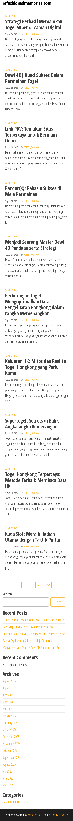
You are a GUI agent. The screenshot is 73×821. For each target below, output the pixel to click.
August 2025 (9, 764)
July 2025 (7, 771)
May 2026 (8, 702)
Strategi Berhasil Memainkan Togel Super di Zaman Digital (33, 24)
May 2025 (8, 785)
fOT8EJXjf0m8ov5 (31, 34)
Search (7, 594)
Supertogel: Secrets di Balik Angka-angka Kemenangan (32, 423)
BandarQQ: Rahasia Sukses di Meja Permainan (33, 191)
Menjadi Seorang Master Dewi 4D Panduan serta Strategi (34, 244)
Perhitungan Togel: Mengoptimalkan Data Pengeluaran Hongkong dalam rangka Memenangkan (34, 304)
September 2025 (11, 757)
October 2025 (10, 750)
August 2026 (9, 681)
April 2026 (8, 709)
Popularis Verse (59, 815)
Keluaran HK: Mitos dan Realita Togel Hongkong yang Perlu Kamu (35, 367)
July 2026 (7, 688)
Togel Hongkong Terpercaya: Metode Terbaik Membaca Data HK (36, 480)
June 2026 (8, 695)
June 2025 (8, 778)
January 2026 (10, 729)
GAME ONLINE (11, 16)
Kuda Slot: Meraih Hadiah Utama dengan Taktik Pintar (32, 536)
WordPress (34, 815)
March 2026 (9, 716)
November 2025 (11, 743)
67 (38, 585)
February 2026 (10, 722)
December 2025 (11, 736)
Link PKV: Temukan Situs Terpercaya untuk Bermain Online (31, 134)
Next (47, 585)
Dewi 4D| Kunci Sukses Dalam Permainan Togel (34, 78)
